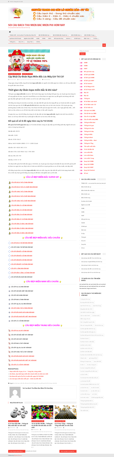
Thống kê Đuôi (88, 137)
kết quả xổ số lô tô (45, 383)
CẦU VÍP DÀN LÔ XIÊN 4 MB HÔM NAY (22, 233)
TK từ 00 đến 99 (89, 149)
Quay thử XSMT (88, 167)
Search (82, 54)
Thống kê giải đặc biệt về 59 (87, 407)
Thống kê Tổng (88, 143)
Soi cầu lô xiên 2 (84, 391)
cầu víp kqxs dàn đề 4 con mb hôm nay (90, 269)
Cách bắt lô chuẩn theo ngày (87, 312)
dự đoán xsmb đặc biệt (86, 351)
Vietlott (68, 38)
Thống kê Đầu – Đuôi (90, 140)
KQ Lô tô (21, 42)
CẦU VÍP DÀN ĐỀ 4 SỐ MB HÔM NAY (21, 251)
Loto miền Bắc (88, 152)
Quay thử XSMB (88, 161)
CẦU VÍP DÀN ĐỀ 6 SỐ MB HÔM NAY (21, 256)
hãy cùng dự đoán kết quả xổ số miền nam (17, 451)
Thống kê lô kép (89, 131)
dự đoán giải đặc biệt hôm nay (87, 328)
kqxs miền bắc (53, 383)
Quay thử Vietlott (89, 170)
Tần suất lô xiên (84, 410)
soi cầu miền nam (95, 391)
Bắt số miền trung (89, 35)
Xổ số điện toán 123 (90, 104)
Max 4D (86, 96)
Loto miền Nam (88, 155)
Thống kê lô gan (89, 125)
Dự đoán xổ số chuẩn (15, 38)
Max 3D (86, 93)
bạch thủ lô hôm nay (85, 306)
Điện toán (86, 38)
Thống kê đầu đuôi (89, 122)
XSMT (49, 38)
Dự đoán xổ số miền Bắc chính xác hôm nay (91, 355)
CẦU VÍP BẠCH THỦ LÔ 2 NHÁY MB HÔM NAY (24, 187)
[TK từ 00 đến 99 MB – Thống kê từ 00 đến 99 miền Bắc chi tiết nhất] (42, 412)
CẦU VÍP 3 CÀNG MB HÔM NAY (20, 268)
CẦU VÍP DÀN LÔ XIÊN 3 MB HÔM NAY (22, 228)
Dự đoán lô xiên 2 (84, 338)
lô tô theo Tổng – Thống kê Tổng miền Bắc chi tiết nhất (64, 424)
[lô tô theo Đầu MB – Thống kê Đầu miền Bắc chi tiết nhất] (19, 412)
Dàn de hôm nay (99, 325)
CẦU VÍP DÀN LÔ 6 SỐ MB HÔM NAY (21, 210)
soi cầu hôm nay (84, 387)
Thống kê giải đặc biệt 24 (86, 401)
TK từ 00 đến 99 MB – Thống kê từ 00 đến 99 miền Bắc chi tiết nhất (41, 425)
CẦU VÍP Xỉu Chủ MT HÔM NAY (20, 330)
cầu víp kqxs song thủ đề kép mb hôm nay (91, 261)
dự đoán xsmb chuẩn (85, 345)
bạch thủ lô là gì (97, 306)
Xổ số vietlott (88, 83)
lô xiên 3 (82, 364)
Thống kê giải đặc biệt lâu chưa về (88, 404)
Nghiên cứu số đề (28, 38)
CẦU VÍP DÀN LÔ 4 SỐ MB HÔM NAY (21, 205)
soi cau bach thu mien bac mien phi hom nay (36, 25)
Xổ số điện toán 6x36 (90, 101)
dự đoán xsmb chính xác (86, 348)
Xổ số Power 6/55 (89, 89)
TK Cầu (95, 38)
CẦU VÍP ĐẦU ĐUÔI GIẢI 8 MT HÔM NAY (22, 356)
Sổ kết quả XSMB (89, 75)
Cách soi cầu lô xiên (85, 315)
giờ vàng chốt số (93, 358)
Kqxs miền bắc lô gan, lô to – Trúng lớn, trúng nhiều (25, 371)
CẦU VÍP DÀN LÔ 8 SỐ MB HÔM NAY (21, 215)
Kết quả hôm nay (58, 38)
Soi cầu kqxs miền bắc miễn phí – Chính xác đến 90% (25, 379)
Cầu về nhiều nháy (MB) (91, 119)
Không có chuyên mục (85, 361)
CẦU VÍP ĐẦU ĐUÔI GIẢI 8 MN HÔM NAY (22, 312)
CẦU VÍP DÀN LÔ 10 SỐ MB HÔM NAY (22, 219)
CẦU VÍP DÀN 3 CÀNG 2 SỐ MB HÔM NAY (23, 273)
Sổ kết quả (77, 38)
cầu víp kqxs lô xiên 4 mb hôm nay (89, 265)
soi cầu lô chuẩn (95, 387)
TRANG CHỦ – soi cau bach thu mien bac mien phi (23, 35)
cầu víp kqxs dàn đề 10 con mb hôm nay (91, 258)
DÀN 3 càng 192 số (85, 319)
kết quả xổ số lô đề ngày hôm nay (33, 383)
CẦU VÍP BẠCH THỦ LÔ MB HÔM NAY (22, 182)
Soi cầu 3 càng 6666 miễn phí (87, 368)
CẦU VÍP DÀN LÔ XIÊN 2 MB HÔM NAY (22, 224)
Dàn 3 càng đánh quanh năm (87, 322)
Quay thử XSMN (89, 164)
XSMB (37, 38)
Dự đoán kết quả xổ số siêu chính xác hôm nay (91, 335)
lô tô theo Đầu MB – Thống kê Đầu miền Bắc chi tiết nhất (18, 424)
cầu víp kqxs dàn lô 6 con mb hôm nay (90, 272)
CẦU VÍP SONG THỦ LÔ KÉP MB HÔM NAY (23, 201)
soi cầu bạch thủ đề (85, 381)
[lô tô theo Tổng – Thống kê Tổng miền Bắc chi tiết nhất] (66, 412)
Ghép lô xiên (83, 358)
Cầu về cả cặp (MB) (89, 116)
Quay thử (29, 42)
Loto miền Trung (89, 158)
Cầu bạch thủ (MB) (89, 110)
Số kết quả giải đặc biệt (97, 397)
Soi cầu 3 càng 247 (91, 364)
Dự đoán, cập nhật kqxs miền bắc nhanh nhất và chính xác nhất (29, 374)
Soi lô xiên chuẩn (84, 397)
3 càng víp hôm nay (85, 299)
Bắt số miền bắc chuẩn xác (60, 35)
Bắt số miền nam (75, 35)
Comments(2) (47, 79)
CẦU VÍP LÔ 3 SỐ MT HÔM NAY (20, 365)
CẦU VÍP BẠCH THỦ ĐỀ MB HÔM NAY (22, 243)
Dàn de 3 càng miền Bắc (86, 325)
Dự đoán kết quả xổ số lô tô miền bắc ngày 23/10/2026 (26, 376)
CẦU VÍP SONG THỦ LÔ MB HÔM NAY (22, 192)
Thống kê (12, 42)
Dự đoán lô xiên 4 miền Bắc (87, 342)
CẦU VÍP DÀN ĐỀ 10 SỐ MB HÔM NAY (22, 264)
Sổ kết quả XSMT (89, 81)
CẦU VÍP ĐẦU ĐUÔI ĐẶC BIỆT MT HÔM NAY (24, 360)
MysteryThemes (18, 455)
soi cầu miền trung (84, 394)
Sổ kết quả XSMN (89, 78)
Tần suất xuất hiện (89, 146)
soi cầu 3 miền (84, 374)
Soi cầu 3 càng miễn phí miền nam (88, 371)
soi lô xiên (94, 394)
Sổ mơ (38, 42)
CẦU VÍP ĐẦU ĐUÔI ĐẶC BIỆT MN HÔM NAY (24, 317)
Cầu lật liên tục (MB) (90, 113)
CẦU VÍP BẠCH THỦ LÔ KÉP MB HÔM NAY (23, 196)
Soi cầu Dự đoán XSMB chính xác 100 (89, 384)
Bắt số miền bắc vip (44, 35)
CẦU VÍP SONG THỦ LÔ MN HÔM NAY (22, 308)
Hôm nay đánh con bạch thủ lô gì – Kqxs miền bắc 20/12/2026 (69, 451)
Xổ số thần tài (88, 107)
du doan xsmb (95, 315)
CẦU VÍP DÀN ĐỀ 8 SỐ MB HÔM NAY (21, 260)
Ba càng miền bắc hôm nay (87, 302)
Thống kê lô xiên (89, 128)
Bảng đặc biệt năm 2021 (86, 309)
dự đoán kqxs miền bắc (18, 383)
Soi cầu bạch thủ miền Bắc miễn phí (89, 378)
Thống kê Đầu (88, 134)
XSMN (43, 38)
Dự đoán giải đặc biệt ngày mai (87, 332)
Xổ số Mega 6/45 (89, 86)
